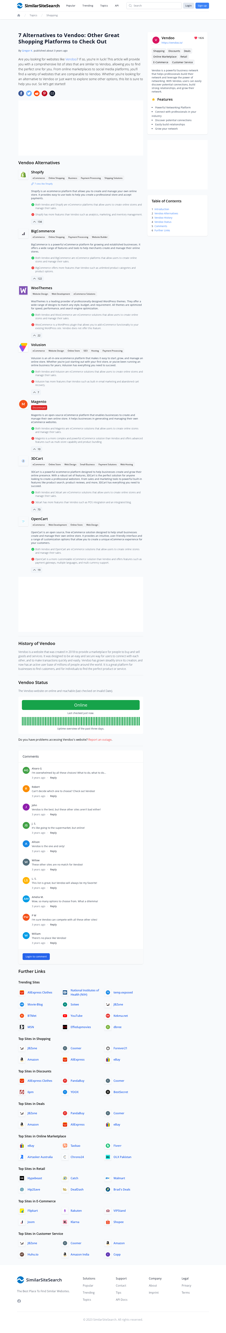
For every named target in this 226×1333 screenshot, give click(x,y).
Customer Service (182, 62)
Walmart (119, 1178)
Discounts (174, 51)
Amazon (33, 1059)
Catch (74, 1178)
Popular (70, 5)
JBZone (118, 1004)
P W (34, 915)
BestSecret (121, 1092)
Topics (104, 5)
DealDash (77, 1189)
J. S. (34, 823)
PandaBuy (77, 1081)
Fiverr (117, 1146)
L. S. (34, 878)
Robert (36, 787)
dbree (117, 1027)
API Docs (121, 1300)
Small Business (87, 464)
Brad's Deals (122, 1189)
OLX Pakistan (122, 1157)
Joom (31, 1222)
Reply (53, 777)
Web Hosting (126, 464)
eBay (117, 1059)
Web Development (61, 293)
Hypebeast (35, 1178)
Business (72, 178)
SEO (86, 350)
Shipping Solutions (114, 178)
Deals (187, 51)
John (34, 805)
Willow (36, 860)
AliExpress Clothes (40, 992)
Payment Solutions (108, 464)
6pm (31, 1092)
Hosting (95, 350)
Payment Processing (91, 178)
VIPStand (120, 1211)
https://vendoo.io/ (172, 42)
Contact (121, 1285)
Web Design (70, 464)
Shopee (119, 1222)
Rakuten (76, 1211)
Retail (183, 56)
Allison (36, 842)
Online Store (74, 350)
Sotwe (75, 1004)
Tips (118, 1293)
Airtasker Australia (40, 1157)
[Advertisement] (80, 128)
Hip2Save (34, 1189)
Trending (87, 5)
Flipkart (33, 1211)
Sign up (202, 5)
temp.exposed (123, 992)
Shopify (37, 172)
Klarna (75, 1222)
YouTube (76, 1016)
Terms (186, 1293)
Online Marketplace (165, 56)
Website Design (40, 293)
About (153, 1285)
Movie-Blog (35, 1004)
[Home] (18, 15)
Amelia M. (38, 897)
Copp (117, 1254)
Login (188, 5)
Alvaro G (37, 768)
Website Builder (100, 237)
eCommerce (39, 178)
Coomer (76, 1048)
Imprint (154, 1293)
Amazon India (80, 1254)
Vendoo (71, 59)
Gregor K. (27, 50)
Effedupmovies (81, 1027)
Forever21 (120, 1048)
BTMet (32, 1016)
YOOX (75, 1092)
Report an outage (100, 740)
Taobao (75, 1146)
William (36, 933)
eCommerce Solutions (84, 293)
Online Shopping (57, 178)
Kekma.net (121, 1016)
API (117, 5)
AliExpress (78, 1059)
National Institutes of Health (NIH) (85, 992)
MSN (31, 1027)
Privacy (186, 1285)
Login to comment (36, 956)
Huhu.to (33, 1254)
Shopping (52, 15)
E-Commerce (160, 62)
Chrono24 (77, 1157)
